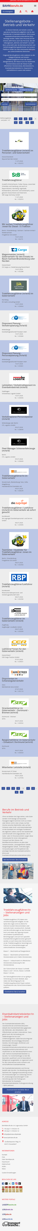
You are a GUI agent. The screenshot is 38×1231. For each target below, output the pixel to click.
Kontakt (4, 1155)
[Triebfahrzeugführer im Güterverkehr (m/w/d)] (19, 612)
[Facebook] (3, 1183)
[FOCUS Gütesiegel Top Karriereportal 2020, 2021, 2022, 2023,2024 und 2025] (19, 1189)
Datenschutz (6, 1164)
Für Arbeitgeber (8, 11)
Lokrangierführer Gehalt (22, 844)
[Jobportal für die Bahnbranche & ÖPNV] (32, 12)
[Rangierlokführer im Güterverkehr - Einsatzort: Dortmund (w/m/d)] (19, 734)
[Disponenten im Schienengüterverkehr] (19, 673)
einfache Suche (11, 90)
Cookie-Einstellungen (9, 1173)
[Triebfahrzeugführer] (19, 175)
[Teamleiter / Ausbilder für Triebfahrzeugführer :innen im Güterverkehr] (19, 540)
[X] (6, 1183)
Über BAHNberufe (8, 1159)
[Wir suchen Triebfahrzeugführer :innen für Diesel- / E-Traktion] (19, 215)
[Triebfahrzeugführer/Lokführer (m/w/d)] (19, 577)
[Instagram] (16, 1183)
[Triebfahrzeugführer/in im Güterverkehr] (19, 471)
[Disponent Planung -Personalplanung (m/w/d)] (19, 348)
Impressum (6, 1162)
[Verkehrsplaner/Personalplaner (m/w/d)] (19, 410)
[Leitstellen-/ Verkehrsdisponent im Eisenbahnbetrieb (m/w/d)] (19, 378)
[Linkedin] (13, 1183)
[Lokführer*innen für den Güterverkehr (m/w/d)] (19, 643)
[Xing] (10, 1183)
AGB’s (4, 1166)
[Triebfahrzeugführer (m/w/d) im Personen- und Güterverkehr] (19, 141)
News (4, 1169)
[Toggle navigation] (35, 5)
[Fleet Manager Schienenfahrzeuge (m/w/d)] (19, 442)
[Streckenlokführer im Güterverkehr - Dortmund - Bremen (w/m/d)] (19, 703)
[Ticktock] (20, 1183)
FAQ (3, 1157)
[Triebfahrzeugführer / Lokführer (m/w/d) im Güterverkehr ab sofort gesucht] (19, 502)
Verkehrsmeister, (8, 844)
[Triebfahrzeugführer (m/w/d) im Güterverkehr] (19, 285)
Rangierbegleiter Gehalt (10, 847)
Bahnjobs (32, 49)
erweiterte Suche (26, 90)
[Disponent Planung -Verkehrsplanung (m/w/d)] (19, 318)
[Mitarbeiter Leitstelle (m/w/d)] (19, 763)
